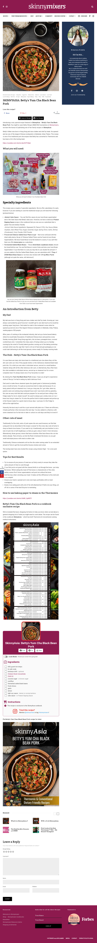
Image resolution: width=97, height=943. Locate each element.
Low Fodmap (6, 96)
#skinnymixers (44, 712)
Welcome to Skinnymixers (11, 914)
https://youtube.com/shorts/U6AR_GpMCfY (17, 498)
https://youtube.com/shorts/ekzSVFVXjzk (17, 143)
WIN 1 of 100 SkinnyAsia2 (50, 821)
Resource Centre (59, 16)
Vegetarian (48, 96)
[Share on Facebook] (2, 472)
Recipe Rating (6, 849)
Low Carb (49, 94)
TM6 (43, 96)
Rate (40, 650)
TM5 (39, 96)
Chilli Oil (10, 676)
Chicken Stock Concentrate (17, 674)
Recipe (18, 96)
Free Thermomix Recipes (19, 16)
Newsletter (6, 919)
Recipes (5, 16)
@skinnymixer (29, 712)
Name (4, 878)
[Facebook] (3, 7)
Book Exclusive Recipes (9, 94)
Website (34, 886)
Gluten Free (31, 94)
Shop (32, 16)
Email (4, 886)
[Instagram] (6, 7)
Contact (71, 16)
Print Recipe (39, 118)
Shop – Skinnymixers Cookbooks (13, 917)
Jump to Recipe (26, 118)
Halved (37, 94)
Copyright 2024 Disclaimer (55, 938)
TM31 (36, 96)
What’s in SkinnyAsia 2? (19, 821)
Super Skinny (30, 96)
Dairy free (18, 94)
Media (68, 938)
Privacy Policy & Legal (86, 938)
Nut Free (13, 96)
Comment (6, 856)
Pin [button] (32, 650)
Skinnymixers (84, 70)
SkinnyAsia (23, 96)
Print (23, 650)
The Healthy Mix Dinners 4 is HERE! (20, 830)
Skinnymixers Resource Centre (12, 922)
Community (48, 16)
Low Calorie (43, 94)
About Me (38, 16)
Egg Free (24, 94)
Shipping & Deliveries (9, 924)
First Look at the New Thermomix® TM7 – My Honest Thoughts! (49, 829)
